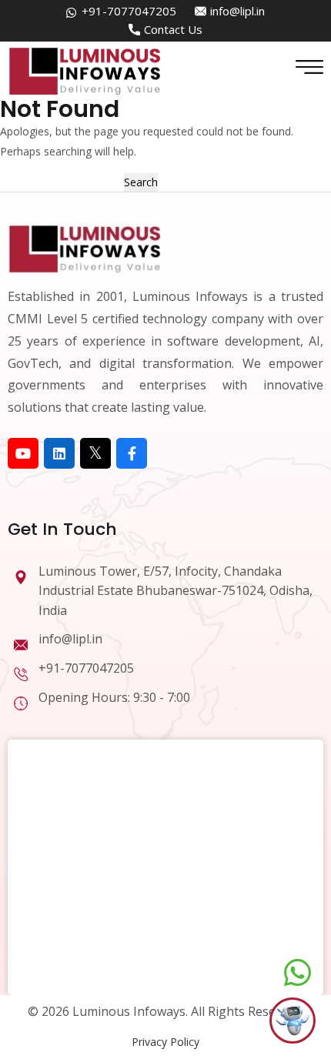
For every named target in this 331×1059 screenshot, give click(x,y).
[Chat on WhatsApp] (297, 973)
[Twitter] (95, 453)
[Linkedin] (59, 453)
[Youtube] (23, 453)
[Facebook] (131, 453)
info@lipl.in (237, 10)
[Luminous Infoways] (85, 247)
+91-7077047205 (129, 10)
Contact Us (173, 29)
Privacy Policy (165, 1041)
